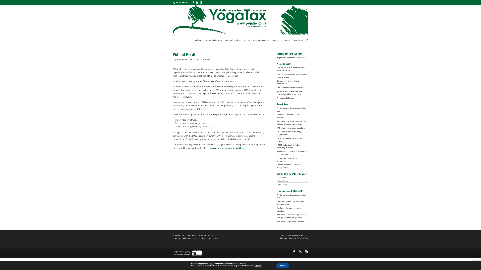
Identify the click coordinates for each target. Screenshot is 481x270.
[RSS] (197, 3)
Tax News (206, 59)
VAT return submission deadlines (291, 128)
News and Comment (281, 40)
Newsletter (298, 40)
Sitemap (283, 238)
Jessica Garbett (181, 59)
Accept (283, 265)
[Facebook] (193, 3)
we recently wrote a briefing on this (225, 148)
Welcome (198, 40)
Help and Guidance (261, 40)
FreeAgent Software (285, 98)
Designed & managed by (181, 253)
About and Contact (214, 40)
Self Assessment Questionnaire (290, 87)
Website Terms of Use (298, 238)
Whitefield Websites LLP (296, 235)
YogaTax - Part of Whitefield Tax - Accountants (193, 235)
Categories (282, 177)
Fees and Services (233, 40)
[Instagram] (201, 3)
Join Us (247, 40)
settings (258, 266)
